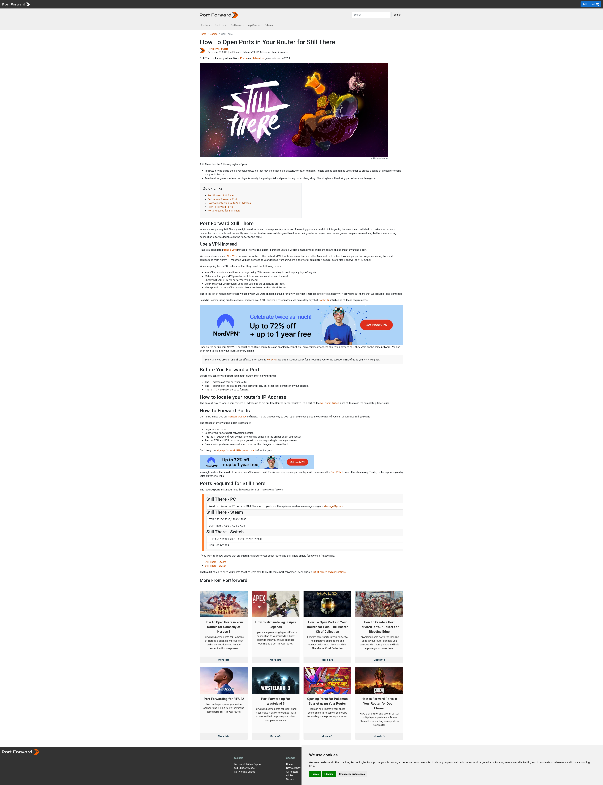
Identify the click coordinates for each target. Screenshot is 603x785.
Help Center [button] (254, 25)
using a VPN (230, 249)
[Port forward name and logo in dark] (219, 15)
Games (213, 33)
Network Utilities (329, 403)
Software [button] (236, 25)
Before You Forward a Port (222, 199)
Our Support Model (244, 767)
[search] (106, 4)
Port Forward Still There (221, 195)
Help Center (83, 4)
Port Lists (55, 4)
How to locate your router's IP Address (229, 203)
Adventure (258, 58)
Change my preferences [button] (352, 774)
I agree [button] (315, 774)
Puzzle (244, 58)
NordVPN (232, 256)
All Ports (291, 775)
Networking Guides (244, 771)
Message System (333, 506)
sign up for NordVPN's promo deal (235, 450)
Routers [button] (205, 25)
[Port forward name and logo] (16, 4)
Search (397, 14)
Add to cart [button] (589, 4)
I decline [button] (328, 774)
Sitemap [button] (270, 25)
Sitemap (97, 4)
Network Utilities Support (248, 764)
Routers (43, 4)
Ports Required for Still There (224, 210)
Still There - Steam (215, 561)
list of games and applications (329, 572)
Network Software (296, 767)
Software (69, 4)
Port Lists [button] (221, 25)
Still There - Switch (215, 565)
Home (203, 33)
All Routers (292, 771)
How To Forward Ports (220, 206)
